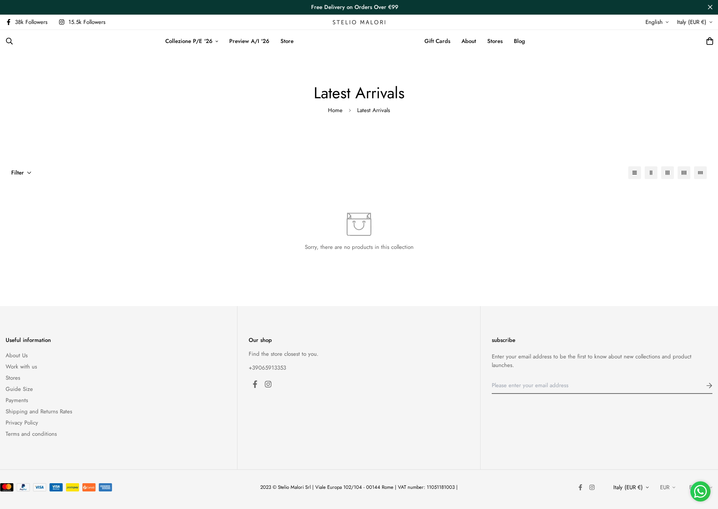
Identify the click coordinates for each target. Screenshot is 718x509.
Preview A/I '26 (249, 41)
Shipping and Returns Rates (39, 411)
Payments (17, 400)
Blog (519, 41)
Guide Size (19, 389)
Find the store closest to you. (284, 354)
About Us (17, 355)
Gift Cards (437, 41)
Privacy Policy (22, 423)
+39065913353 (267, 368)
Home (335, 110)
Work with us (21, 367)
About (468, 41)
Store (287, 41)
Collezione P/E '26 (188, 41)
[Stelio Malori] (359, 22)
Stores (495, 41)
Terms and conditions (31, 434)
